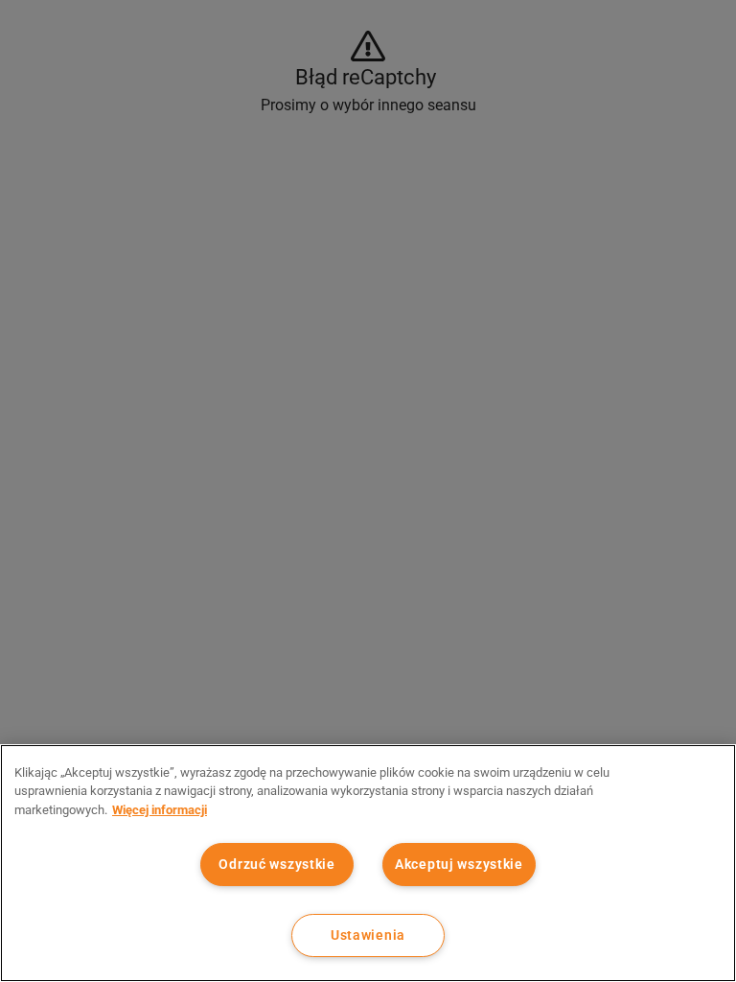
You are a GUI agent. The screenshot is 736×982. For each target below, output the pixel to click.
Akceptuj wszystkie (459, 864)
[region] (368, 863)
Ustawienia (368, 935)
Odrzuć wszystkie (276, 864)
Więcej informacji (159, 810)
